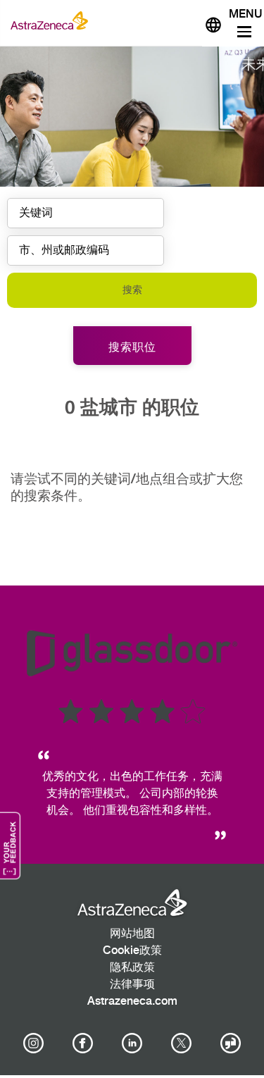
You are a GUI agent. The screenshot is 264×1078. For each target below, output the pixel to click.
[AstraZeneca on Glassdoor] (230, 1043)
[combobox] (85, 250)
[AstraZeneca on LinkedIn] (132, 1043)
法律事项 (132, 985)
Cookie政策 (132, 951)
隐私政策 (132, 968)
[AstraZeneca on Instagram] (33, 1043)
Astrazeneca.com (132, 1002)
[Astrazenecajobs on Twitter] (181, 1043)
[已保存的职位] (185, 20)
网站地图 (132, 934)
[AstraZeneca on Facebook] (82, 1043)
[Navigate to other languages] (213, 23)
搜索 (132, 290)
